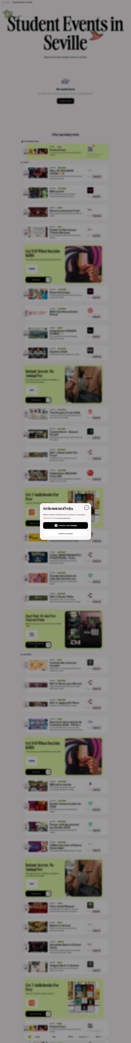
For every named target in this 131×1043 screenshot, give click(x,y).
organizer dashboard (63, 518)
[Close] (86, 507)
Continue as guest (65, 533)
